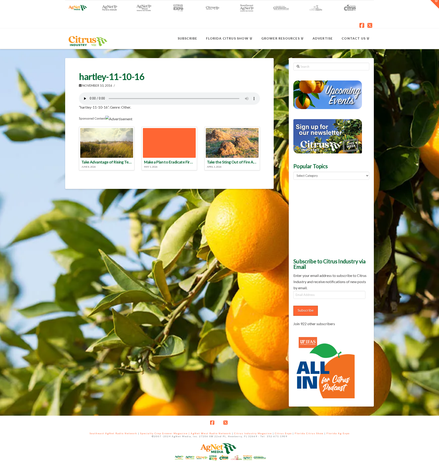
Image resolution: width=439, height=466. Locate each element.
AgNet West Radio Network (211, 433)
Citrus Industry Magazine (253, 433)
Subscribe (305, 310)
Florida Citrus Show (309, 433)
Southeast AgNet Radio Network (113, 433)
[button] (434, 4)
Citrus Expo (283, 433)
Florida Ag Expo (338, 433)
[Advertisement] (327, 218)
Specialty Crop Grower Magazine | (165, 433)
